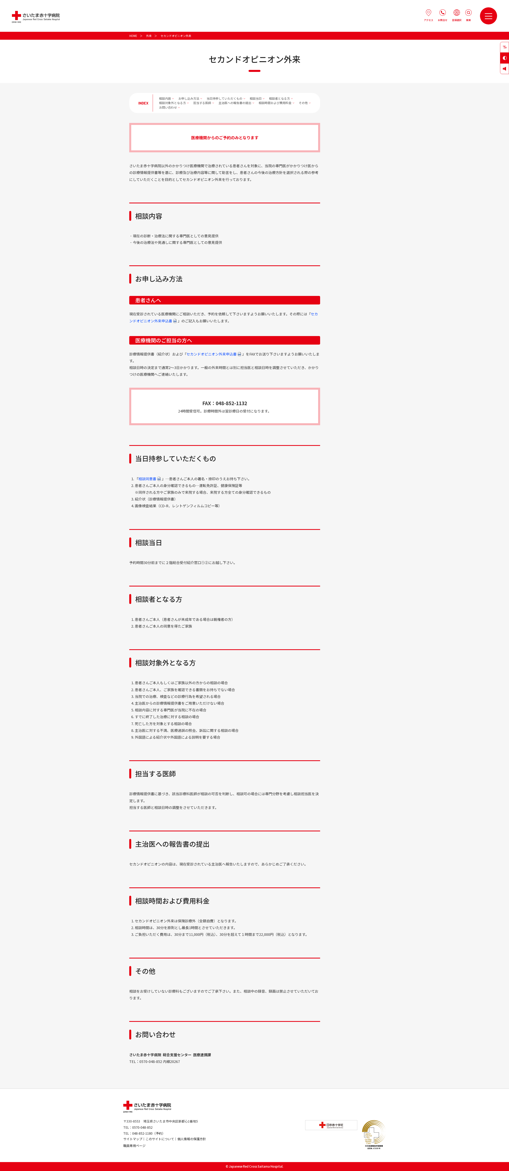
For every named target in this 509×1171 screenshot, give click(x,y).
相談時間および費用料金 (275, 103)
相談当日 (256, 98)
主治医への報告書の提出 (235, 103)
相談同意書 (147, 478)
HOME (133, 36)
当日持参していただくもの (224, 98)
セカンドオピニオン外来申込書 (212, 354)
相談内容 (165, 98)
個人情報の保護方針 (191, 1139)
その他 (303, 103)
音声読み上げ (504, 68)
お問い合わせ (168, 107)
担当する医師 (202, 103)
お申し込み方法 (188, 98)
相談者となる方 (279, 98)
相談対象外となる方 (172, 103)
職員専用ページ (134, 1145)
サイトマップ (132, 1139)
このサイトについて (160, 1139)
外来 (149, 36)
